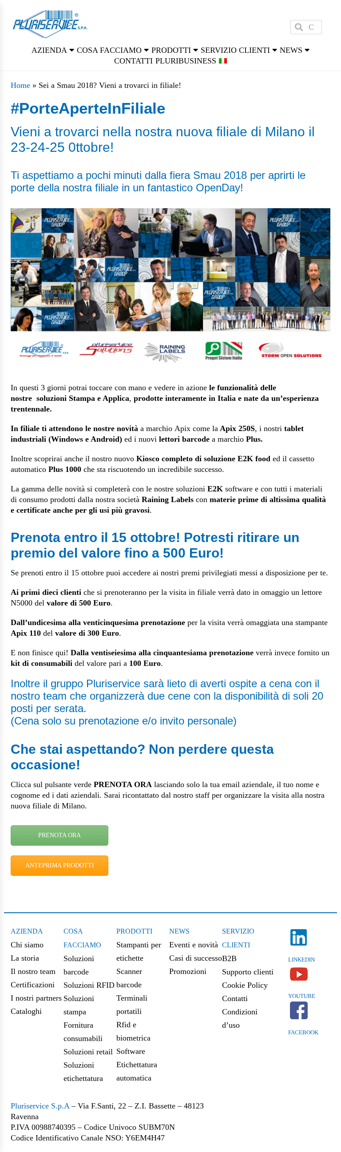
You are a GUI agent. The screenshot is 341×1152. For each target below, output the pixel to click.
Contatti (133, 60)
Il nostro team (33, 971)
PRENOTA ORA (59, 835)
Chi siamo (27, 944)
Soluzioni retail (88, 1051)
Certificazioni (33, 984)
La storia (25, 958)
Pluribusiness (185, 60)
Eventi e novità (193, 944)
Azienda (27, 931)
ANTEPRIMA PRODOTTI (59, 865)
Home (20, 85)
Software (130, 1051)
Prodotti (134, 931)
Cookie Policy (245, 985)
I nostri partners (36, 998)
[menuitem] (223, 60)
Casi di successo (195, 958)
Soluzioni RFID (89, 985)
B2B (229, 958)
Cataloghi (26, 1011)
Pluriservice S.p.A (41, 1105)
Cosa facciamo (109, 50)
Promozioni (187, 971)
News (179, 931)
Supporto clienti (248, 971)
